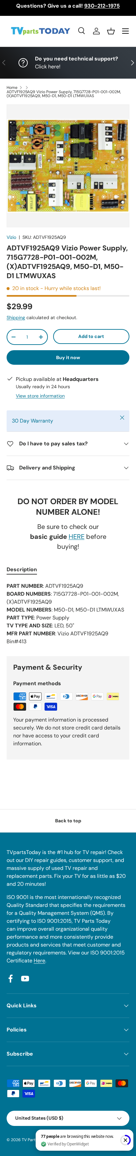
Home (12, 88)
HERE (77, 536)
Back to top (68, 821)
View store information (40, 396)
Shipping (16, 317)
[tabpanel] (68, 614)
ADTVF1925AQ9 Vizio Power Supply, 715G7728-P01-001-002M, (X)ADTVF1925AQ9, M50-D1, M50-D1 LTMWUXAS (64, 94)
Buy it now (68, 357)
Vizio (11, 237)
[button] (111, 31)
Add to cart (91, 336)
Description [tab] (22, 569)
